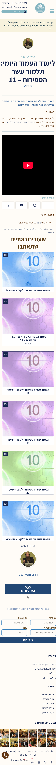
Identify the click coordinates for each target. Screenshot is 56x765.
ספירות (49, 229)
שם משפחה (22, 618)
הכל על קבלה (48, 708)
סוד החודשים (48, 703)
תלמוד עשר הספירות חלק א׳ (20, 122)
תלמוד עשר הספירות (15, 229)
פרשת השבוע (48, 694)
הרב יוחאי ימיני (28, 57)
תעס (43, 229)
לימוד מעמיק (48, 712)
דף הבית (49, 22)
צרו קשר (5, 3)
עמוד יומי (29, 229)
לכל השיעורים (28, 589)
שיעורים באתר (38, 22)
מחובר (39, 222)
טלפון (25, 627)
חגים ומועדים (48, 699)
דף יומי (37, 229)
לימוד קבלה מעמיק (21, 22)
